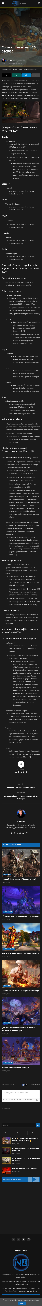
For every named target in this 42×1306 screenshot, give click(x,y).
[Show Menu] (3, 3)
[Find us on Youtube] (29, 1239)
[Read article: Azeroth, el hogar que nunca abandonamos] (21, 937)
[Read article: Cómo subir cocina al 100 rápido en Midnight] (21, 974)
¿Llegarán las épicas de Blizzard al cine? (19, 879)
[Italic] (6, 1099)
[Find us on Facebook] (23, 1239)
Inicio (3, 69)
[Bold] (3, 1099)
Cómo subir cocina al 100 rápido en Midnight (21, 990)
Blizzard (8, 69)
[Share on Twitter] (6, 75)
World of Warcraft (17, 69)
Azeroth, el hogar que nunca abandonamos (20, 953)
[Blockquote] (20, 1099)
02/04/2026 (6, 882)
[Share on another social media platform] (35, 75)
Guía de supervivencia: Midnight (15, 1067)
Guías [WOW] (7, 911)
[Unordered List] (17, 1099)
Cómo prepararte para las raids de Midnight (20, 916)
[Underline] (9, 1099)
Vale (21, 1303)
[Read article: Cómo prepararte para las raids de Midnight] (21, 900)
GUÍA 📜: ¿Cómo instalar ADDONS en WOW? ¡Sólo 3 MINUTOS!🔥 (25, 1139)
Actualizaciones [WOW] (30, 69)
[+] (30, 1099)
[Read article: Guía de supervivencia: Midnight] (21, 1051)
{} (28, 1099)
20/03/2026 (6, 919)
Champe (12, 60)
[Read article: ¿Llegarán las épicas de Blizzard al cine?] (21, 863)
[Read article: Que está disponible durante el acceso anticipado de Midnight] (21, 1011)
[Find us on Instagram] (18, 1239)
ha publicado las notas (17, 81)
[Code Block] (22, 1099)
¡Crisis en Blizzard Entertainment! (24, 1168)
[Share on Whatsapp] (16, 75)
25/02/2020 (21, 60)
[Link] (25, 1099)
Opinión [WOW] (8, 948)
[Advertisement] (21, 1206)
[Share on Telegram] (26, 75)
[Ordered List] (14, 1099)
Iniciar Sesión (35, 1085)
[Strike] (12, 1099)
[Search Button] (39, 3)
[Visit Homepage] (21, 3)
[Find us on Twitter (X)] (13, 1239)
